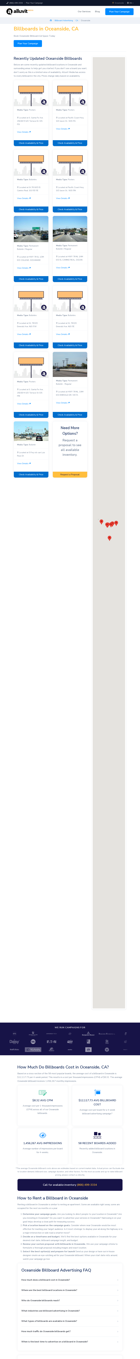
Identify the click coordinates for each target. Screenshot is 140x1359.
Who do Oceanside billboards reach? (40, 1300)
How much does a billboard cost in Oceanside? (45, 1279)
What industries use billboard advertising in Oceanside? (50, 1310)
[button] (107, 525)
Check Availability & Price (31, 143)
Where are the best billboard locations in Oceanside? (49, 1290)
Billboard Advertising (64, 20)
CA (77, 20)
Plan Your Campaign (34, 3)
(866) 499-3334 (16, 3)
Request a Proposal (70, 474)
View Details (23, 132)
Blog (97, 11)
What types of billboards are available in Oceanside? (49, 1321)
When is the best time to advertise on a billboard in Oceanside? (54, 1341)
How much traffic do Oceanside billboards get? (46, 1331)
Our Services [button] (84, 11)
